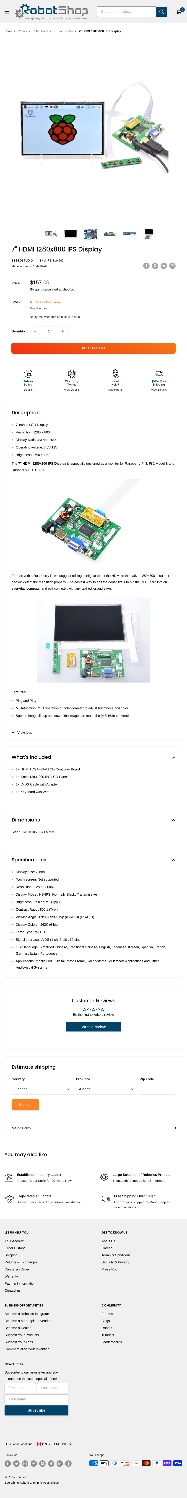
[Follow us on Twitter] (16, 1463)
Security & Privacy (115, 1262)
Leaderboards (111, 1342)
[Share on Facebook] (146, 265)
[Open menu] (7, 11)
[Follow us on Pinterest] (34, 1463)
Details (28, 389)
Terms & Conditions (116, 1255)
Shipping (11, 1255)
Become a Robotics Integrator (27, 1314)
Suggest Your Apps (19, 1342)
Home (8, 31)
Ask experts (115, 389)
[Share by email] (172, 265)
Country (18, 1079)
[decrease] (35, 331)
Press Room (110, 1269)
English (61, 1444)
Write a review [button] (94, 1027)
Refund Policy (20, 1128)
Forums (107, 1314)
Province (83, 1079)
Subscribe (36, 1410)
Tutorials (107, 1335)
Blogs (105, 1321)
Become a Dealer (18, 1328)
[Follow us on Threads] (68, 1463)
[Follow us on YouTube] (42, 1463)
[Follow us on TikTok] (51, 1463)
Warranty (11, 1276)
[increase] (63, 331)
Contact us (13, 1290)
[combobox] (126, 11)
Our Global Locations (18, 1444)
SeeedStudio (22, 260)
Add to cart (93, 348)
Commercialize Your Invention (27, 1349)
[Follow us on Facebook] (8, 1463)
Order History (15, 1248)
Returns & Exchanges (21, 1262)
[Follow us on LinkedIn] (60, 1463)
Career (106, 1248)
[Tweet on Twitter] (164, 265)
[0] (179, 11)
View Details (72, 389)
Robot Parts (40, 31)
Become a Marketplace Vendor (28, 1321)
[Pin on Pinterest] (155, 265)
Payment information (20, 1283)
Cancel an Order (17, 1269)
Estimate (25, 1105)
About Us (108, 1241)
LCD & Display (63, 31)
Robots (22, 31)
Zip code (147, 1079)
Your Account (14, 1241)
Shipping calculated (44, 289)
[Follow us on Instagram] (25, 1463)
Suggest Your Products (22, 1335)
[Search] (161, 12)
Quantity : (19, 331)
